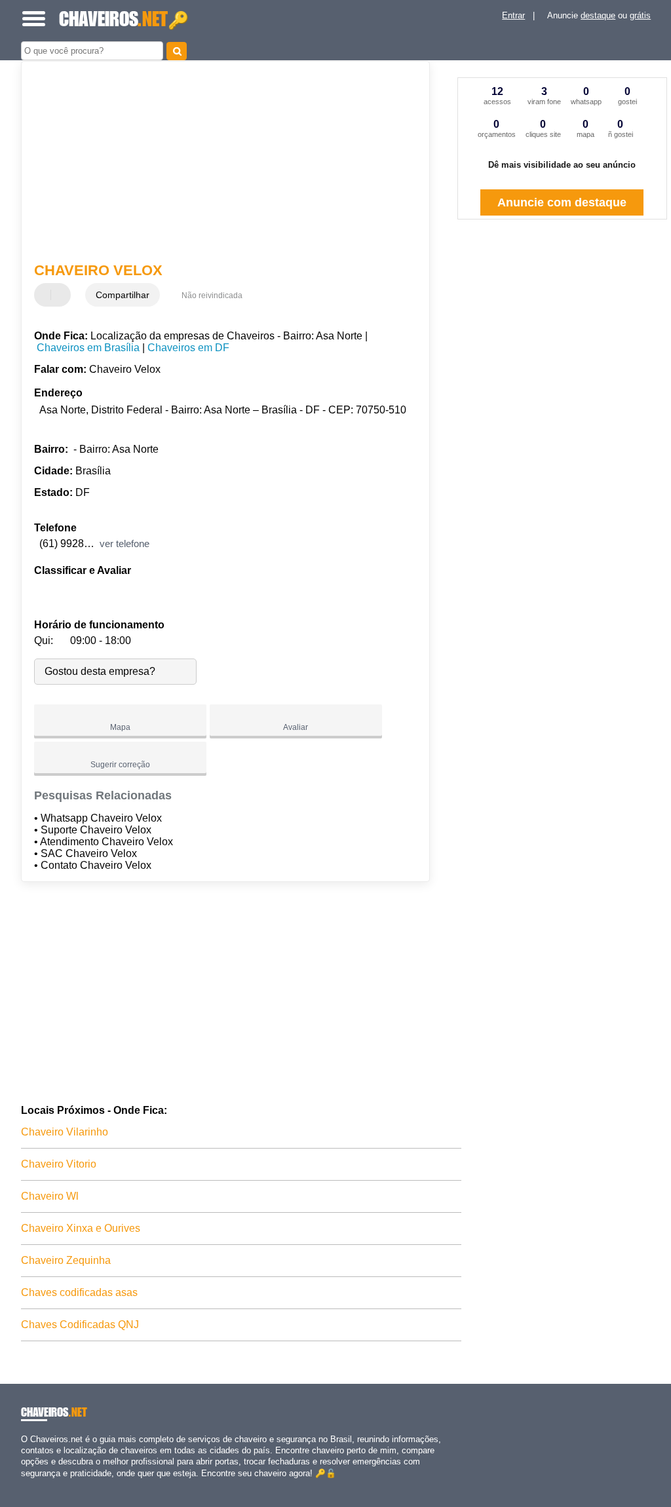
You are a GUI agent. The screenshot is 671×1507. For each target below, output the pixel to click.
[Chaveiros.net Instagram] (36, 1484)
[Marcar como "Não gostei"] (62, 295)
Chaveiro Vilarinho (64, 1131)
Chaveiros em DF (188, 347)
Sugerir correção (120, 764)
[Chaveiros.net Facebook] (24, 1484)
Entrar (513, 15)
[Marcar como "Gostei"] (46, 295)
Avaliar (295, 727)
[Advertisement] (218, 163)
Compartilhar (122, 295)
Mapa (120, 727)
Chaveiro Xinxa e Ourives (80, 1228)
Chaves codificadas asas (79, 1292)
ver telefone (124, 543)
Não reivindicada (212, 295)
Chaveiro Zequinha (66, 1260)
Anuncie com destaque (561, 202)
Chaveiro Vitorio (58, 1164)
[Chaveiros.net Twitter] (30, 1484)
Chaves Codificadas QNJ (80, 1324)
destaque (598, 15)
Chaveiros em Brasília (88, 347)
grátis (640, 15)
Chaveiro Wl (50, 1196)
